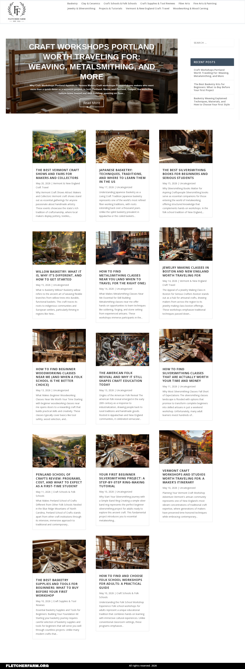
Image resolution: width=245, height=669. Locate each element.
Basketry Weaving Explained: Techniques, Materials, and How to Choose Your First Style (212, 101)
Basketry (72, 3)
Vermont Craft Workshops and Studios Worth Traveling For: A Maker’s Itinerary (183, 476)
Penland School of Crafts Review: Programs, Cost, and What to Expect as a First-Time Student (59, 480)
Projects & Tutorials (110, 8)
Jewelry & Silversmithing (81, 8)
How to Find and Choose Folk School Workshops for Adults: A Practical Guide (121, 581)
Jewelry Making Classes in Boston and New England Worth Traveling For (185, 271)
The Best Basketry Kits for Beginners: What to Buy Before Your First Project (212, 87)
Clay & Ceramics (90, 3)
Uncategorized (61, 284)
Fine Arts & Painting (205, 3)
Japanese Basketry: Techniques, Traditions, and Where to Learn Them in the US (122, 176)
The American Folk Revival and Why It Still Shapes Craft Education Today (120, 379)
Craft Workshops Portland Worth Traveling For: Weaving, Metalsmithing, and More (211, 72)
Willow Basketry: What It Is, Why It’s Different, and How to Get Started (59, 275)
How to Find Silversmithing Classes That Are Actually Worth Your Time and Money (185, 375)
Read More (91, 103)
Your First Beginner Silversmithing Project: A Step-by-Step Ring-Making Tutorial (122, 480)
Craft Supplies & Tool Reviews (157, 3)
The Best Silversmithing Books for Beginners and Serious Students (185, 174)
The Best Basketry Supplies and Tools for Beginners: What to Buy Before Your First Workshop (57, 588)
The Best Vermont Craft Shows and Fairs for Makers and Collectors (57, 174)
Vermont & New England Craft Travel (147, 8)
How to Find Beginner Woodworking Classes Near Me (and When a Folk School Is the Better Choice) (59, 377)
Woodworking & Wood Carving (190, 8)
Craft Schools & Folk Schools (120, 3)
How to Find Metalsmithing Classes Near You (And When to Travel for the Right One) (122, 277)
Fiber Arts (184, 3)
